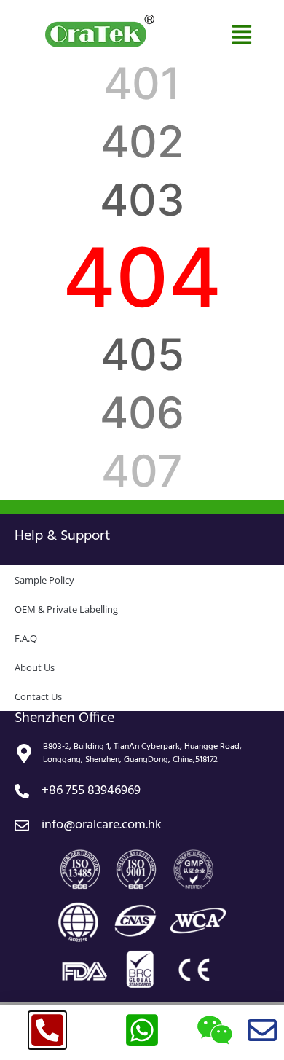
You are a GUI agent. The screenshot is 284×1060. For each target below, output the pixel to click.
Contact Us (38, 696)
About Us (35, 667)
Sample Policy (44, 579)
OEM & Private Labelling (66, 609)
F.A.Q (26, 638)
